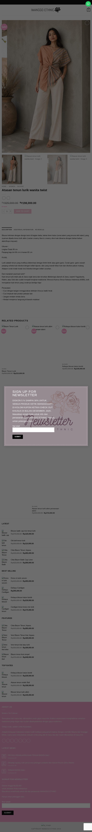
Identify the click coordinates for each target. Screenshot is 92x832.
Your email (16, 426)
